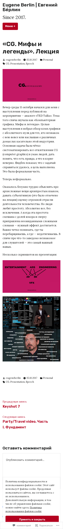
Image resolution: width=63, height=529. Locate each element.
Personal (48, 59)
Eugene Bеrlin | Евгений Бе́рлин (30, 7)
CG (7, 63)
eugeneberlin (13, 59)
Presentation (17, 63)
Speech (30, 63)
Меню (11, 26)
